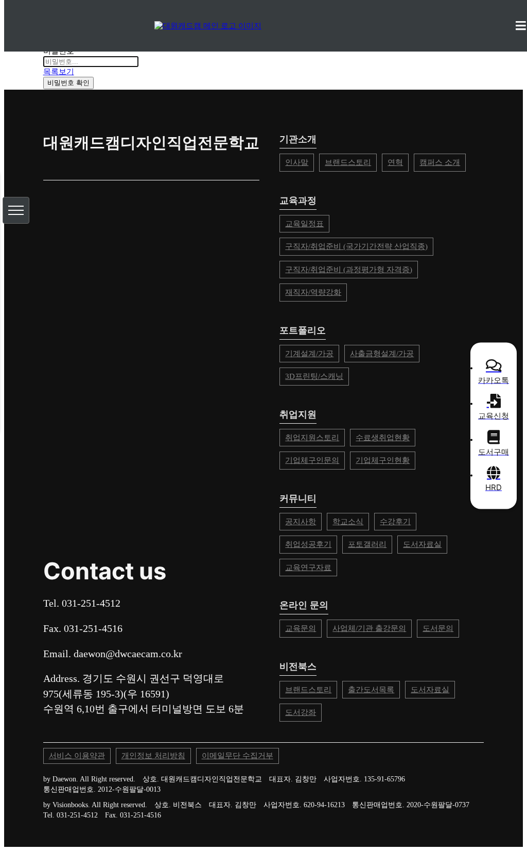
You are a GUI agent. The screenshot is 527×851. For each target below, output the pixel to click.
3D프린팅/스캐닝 (314, 376)
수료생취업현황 (383, 437)
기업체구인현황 (383, 460)
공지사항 (300, 522)
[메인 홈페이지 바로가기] (273, 26)
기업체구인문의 (312, 460)
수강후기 (395, 522)
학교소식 (347, 522)
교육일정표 (304, 224)
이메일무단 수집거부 (237, 756)
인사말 (296, 162)
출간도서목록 (371, 690)
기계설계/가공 (309, 353)
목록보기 (58, 72)
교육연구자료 (308, 567)
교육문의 (300, 628)
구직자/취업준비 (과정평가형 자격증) (348, 269)
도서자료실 (422, 544)
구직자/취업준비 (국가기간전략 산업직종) (356, 246)
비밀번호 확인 (68, 83)
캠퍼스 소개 (439, 162)
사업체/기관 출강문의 (369, 628)
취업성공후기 (308, 544)
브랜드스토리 (348, 162)
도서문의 (438, 628)
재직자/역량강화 (313, 292)
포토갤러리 (367, 544)
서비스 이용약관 (77, 756)
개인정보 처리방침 (153, 756)
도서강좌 (300, 712)
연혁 (395, 162)
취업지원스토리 (312, 437)
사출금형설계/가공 (382, 353)
